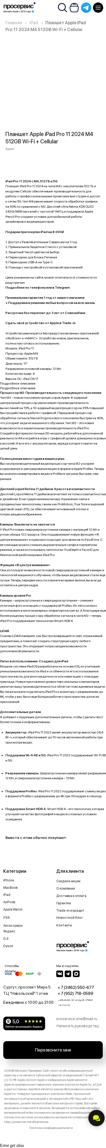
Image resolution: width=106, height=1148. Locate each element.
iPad (33, 22)
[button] (82, 1002)
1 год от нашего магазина (64, 298)
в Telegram (61, 287)
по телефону (35, 287)
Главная (13, 22)
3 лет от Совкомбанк (68, 313)
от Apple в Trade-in (60, 323)
